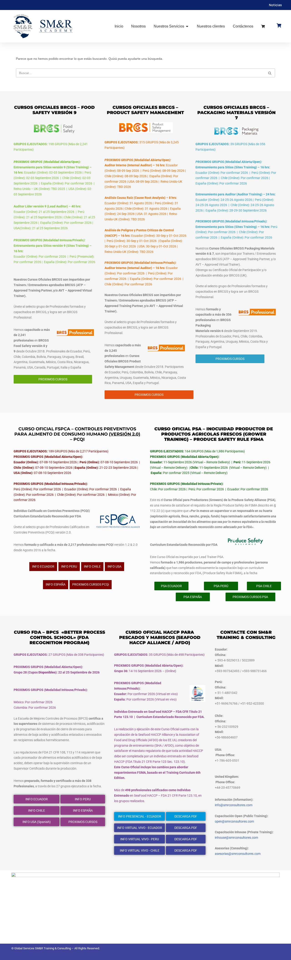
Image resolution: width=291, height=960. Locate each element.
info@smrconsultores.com (233, 805)
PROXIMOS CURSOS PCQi (90, 584)
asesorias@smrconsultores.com (238, 853)
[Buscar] (270, 72)
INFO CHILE (92, 566)
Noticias (275, 5)
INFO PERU (69, 566)
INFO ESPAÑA (55, 584)
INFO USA (114, 566)
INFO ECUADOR (43, 566)
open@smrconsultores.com (234, 821)
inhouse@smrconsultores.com (236, 837)
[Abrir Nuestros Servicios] (187, 26)
